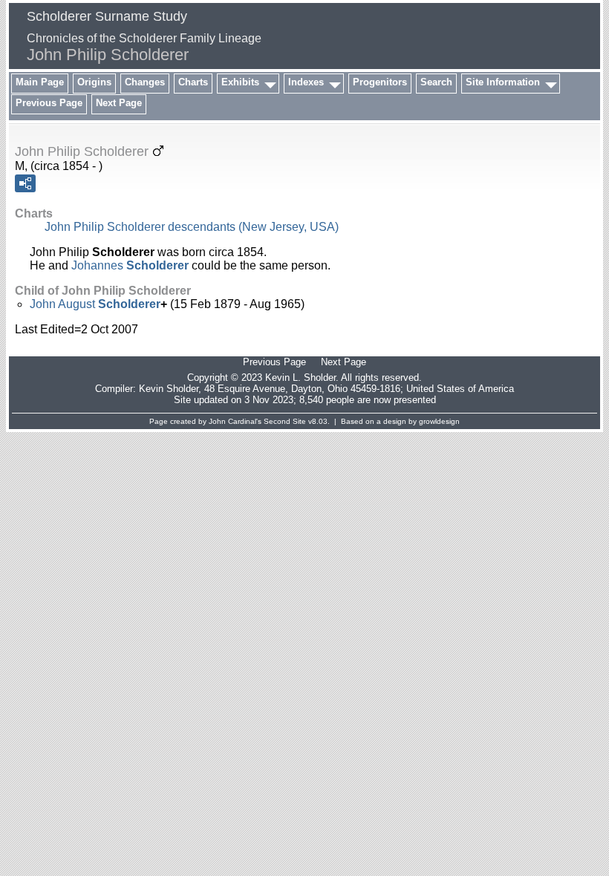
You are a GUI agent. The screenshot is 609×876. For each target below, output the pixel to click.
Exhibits (240, 82)
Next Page (119, 102)
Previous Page (49, 102)
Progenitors (380, 82)
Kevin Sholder (168, 388)
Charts (193, 82)
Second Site (285, 421)
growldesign (439, 421)
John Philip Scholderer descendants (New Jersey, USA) (192, 226)
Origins (94, 82)
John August (95, 304)
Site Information (503, 82)
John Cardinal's (235, 421)
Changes (145, 82)
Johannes (130, 265)
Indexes (306, 82)
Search (436, 82)
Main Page (40, 82)
